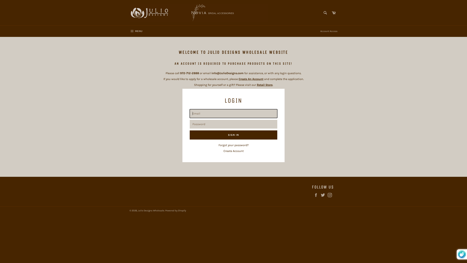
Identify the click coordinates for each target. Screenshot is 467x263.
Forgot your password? (234, 145)
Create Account (233, 151)
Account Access (328, 31)
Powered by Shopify (175, 210)
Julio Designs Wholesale (151, 210)
